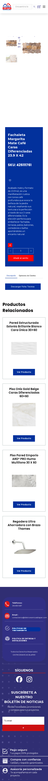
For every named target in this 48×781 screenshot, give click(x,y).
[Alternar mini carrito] (39, 6)
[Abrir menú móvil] (44, 7)
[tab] (11, 276)
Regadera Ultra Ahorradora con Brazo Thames (24, 525)
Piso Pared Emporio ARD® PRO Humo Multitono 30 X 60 (24, 459)
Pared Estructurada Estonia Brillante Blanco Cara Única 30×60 (24, 326)
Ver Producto (24, 372)
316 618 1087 (17, 606)
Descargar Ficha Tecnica (23, 286)
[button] (39, 40)
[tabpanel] (24, 285)
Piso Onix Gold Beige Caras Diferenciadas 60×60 (24, 392)
